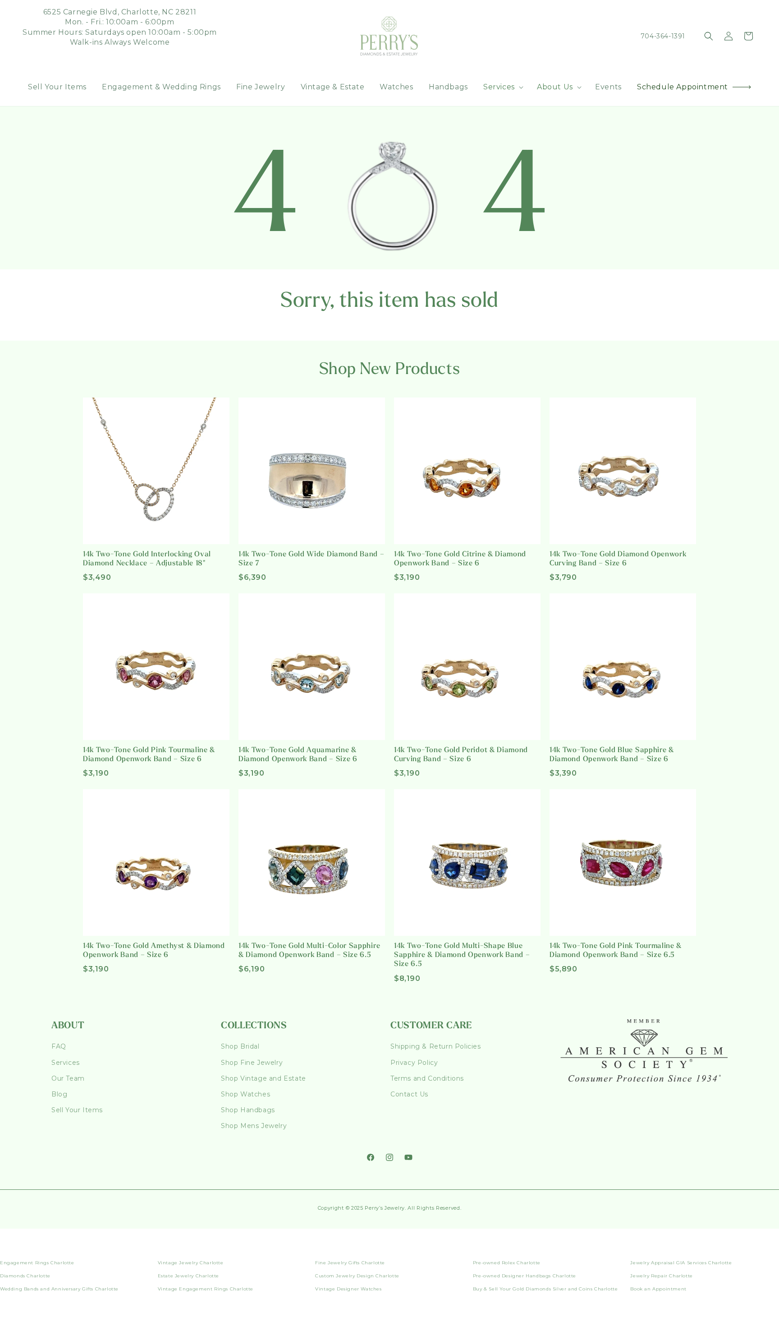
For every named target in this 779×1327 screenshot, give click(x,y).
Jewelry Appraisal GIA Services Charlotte (681, 1263)
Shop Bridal (240, 1046)
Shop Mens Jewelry (254, 1126)
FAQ (58, 1046)
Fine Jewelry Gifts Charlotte (350, 1263)
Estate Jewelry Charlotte (188, 1276)
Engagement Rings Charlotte (37, 1263)
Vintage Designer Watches (348, 1289)
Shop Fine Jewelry (252, 1063)
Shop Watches (245, 1094)
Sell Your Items (77, 1110)
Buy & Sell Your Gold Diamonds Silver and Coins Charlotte (545, 1289)
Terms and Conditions (427, 1078)
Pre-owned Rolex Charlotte (507, 1263)
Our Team (68, 1078)
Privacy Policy (414, 1063)
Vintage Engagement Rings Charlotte (205, 1289)
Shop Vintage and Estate (263, 1078)
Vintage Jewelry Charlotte (191, 1263)
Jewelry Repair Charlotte (661, 1276)
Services (65, 1063)
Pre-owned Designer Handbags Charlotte (524, 1276)
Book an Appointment (658, 1289)
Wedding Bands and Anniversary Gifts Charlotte (59, 1289)
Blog (59, 1094)
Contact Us (409, 1094)
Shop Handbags (248, 1110)
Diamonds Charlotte (25, 1276)
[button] (502, 87)
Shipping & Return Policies (435, 1046)
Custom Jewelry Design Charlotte (357, 1276)
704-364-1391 (663, 36)
